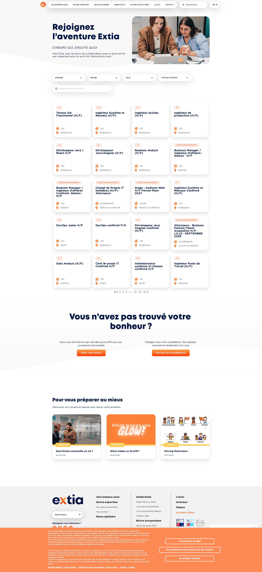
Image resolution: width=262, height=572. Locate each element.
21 (144, 292)
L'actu (157, 5)
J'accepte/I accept (190, 541)
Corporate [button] (62, 445)
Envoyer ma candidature (171, 353)
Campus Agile (142, 516)
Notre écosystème (139, 5)
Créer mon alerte (91, 353)
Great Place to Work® (146, 502)
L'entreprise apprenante (147, 507)
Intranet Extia (185, 513)
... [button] (132, 292)
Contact (169, 5)
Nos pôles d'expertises (107, 507)
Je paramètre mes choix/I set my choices (189, 550)
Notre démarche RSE (146, 526)
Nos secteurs (102, 512)
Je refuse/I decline (189, 558)
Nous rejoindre (101, 5)
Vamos (180, 507)
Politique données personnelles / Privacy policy (97, 567)
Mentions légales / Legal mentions (62, 567)
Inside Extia (119, 5)
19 (135, 292)
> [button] (147, 292)
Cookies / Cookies (127, 567)
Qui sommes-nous (59, 5)
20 (140, 292)
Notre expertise (81, 5)
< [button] (114, 292)
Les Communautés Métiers (148, 511)
